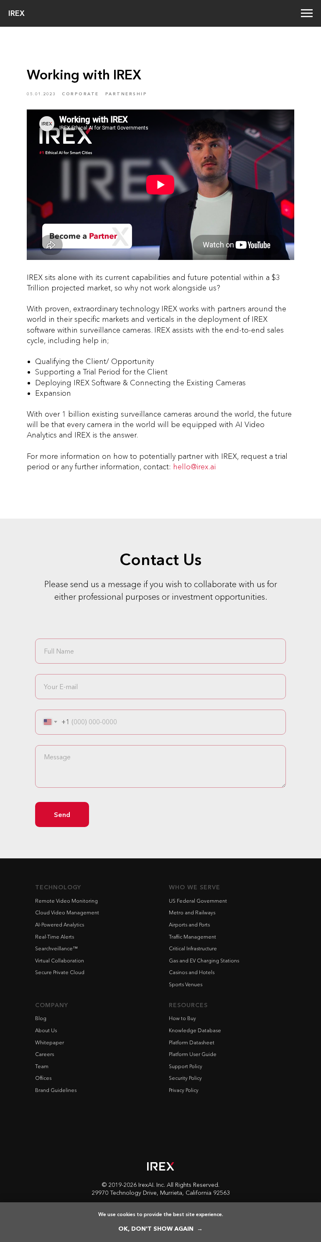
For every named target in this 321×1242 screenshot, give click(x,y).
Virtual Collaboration (59, 960)
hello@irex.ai (194, 466)
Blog (40, 1018)
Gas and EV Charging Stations (204, 960)
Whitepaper (49, 1042)
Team (41, 1066)
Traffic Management (192, 937)
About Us (46, 1030)
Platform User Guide (193, 1054)
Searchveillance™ (56, 948)
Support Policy (185, 1066)
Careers (44, 1054)
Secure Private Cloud (59, 972)
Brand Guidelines (55, 1090)
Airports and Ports (189, 924)
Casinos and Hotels (191, 972)
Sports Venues (185, 984)
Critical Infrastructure (193, 948)
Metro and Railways (192, 912)
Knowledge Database (195, 1030)
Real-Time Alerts (54, 937)
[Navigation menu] (307, 13)
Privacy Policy (184, 1090)
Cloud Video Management (67, 912)
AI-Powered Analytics (59, 924)
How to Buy (182, 1018)
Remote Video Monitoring (66, 901)
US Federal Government (198, 901)
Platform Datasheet (191, 1042)
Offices (43, 1078)
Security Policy (185, 1078)
